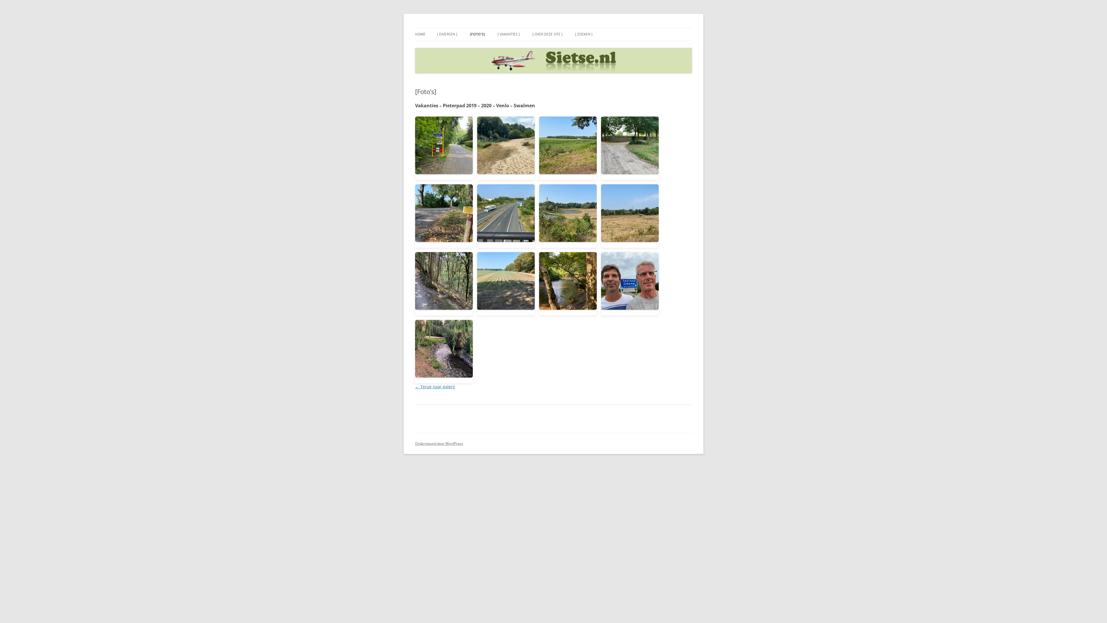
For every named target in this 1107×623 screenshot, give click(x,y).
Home (420, 34)
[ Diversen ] (447, 34)
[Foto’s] (477, 34)
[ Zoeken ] (583, 34)
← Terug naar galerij (435, 386)
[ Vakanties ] (509, 34)
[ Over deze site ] (547, 34)
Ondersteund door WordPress (439, 443)
